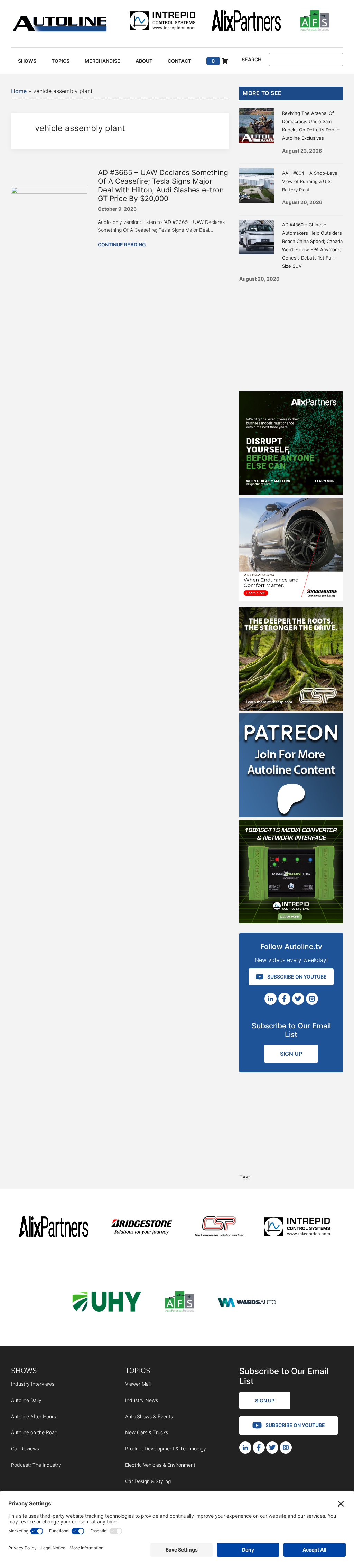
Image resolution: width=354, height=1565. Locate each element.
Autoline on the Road (34, 1432)
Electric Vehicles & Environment (160, 1465)
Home (19, 91)
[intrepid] (162, 22)
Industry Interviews (32, 1384)
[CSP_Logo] (219, 1227)
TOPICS (137, 1370)
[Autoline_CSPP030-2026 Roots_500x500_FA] (291, 709)
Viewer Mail (138, 1384)
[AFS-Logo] (314, 22)
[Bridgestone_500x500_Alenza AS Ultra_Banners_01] (291, 599)
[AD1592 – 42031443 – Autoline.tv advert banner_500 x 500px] (291, 493)
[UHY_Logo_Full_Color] (107, 1302)
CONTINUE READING (122, 244)
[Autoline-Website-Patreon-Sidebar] (291, 815)
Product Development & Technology (165, 1449)
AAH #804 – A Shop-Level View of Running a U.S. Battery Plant (310, 181)
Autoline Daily (26, 1400)
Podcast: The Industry (36, 1465)
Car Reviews (25, 1449)
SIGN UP (291, 1053)
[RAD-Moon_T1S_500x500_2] (291, 921)
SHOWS (24, 1370)
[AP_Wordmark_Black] (246, 22)
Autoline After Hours (33, 1416)
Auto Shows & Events (149, 1416)
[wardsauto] (247, 1302)
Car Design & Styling (148, 1481)
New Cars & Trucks (146, 1432)
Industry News (141, 1400)
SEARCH (251, 59)
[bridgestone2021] (141, 1227)
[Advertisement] (291, 334)
